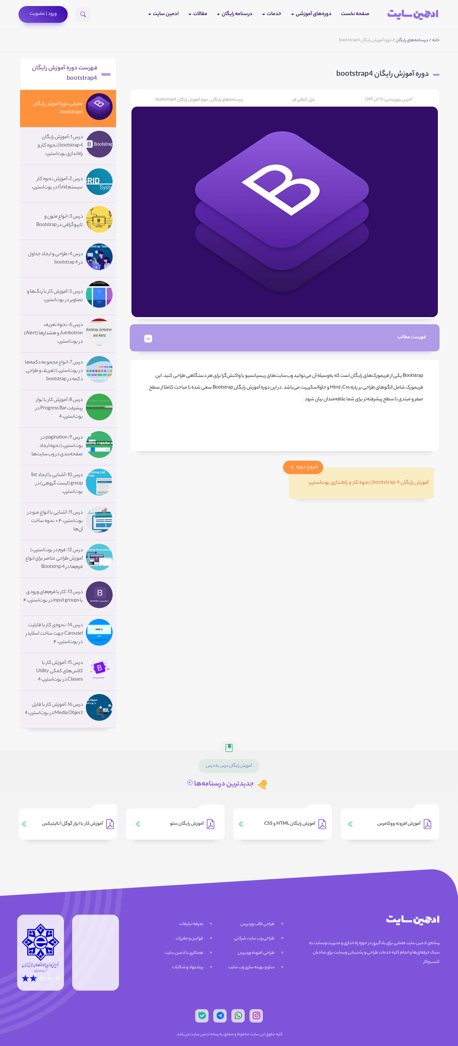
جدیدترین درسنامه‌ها (223, 784)
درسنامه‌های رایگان (412, 40)
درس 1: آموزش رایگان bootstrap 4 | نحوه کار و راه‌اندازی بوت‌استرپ (60, 145)
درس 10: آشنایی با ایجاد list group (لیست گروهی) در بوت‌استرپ (57, 483)
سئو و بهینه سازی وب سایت (251, 967)
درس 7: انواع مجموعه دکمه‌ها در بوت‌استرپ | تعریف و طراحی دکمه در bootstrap (54, 371)
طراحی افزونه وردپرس (256, 952)
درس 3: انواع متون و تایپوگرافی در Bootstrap (59, 221)
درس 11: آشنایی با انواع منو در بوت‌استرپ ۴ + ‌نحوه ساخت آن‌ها (55, 521)
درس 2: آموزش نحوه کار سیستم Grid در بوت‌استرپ (57, 183)
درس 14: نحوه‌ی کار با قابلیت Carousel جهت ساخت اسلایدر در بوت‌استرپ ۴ (54, 634)
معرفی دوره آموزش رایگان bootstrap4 (58, 108)
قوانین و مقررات (189, 938)
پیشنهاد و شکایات (187, 967)
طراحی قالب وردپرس (257, 924)
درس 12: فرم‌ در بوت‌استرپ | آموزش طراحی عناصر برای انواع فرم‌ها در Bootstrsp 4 (54, 558)
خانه (436, 40)
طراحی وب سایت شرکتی (254, 938)
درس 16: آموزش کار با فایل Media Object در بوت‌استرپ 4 (54, 709)
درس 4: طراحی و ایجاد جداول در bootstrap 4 (55, 258)
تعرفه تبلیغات (191, 924)
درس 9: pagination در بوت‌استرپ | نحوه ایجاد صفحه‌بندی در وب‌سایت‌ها (57, 446)
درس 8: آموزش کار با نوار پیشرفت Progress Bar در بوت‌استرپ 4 (59, 408)
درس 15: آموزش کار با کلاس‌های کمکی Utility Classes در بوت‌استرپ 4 (59, 671)
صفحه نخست (355, 14)
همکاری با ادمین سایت (184, 952)
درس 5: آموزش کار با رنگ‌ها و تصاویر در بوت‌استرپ (55, 296)
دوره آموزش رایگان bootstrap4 (182, 100)
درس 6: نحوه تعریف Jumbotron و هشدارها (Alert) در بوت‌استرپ (53, 333)
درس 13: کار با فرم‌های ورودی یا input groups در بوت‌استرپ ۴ (53, 596)
